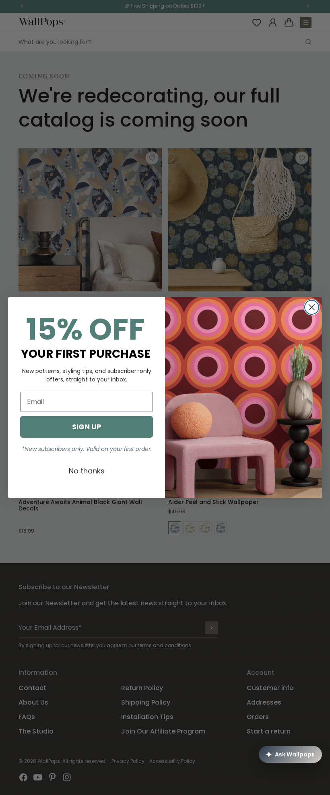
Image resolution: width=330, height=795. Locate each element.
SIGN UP (86, 427)
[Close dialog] (312, 307)
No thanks (87, 471)
